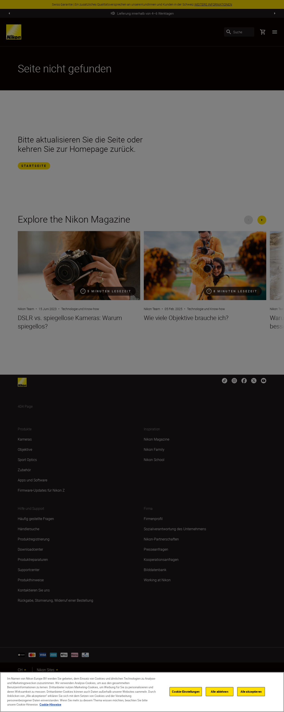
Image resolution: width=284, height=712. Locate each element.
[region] (142, 692)
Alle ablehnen (219, 692)
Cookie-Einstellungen (185, 692)
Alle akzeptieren (251, 692)
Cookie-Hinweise (50, 704)
